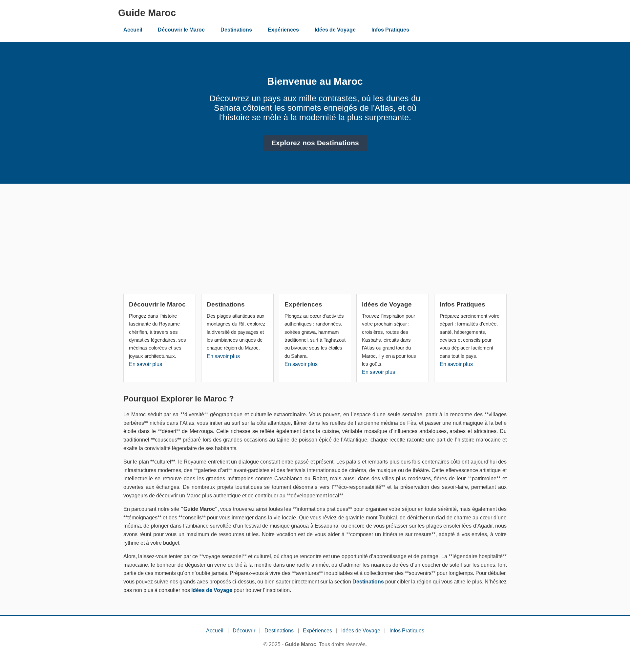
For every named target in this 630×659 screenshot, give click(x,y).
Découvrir (244, 630)
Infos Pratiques (390, 30)
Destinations (236, 30)
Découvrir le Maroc (181, 30)
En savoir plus (145, 364)
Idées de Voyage (335, 30)
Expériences (283, 30)
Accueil (132, 30)
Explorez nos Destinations (315, 143)
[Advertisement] (315, 241)
